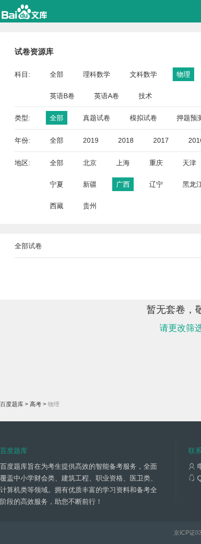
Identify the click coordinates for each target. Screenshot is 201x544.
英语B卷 (62, 96)
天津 (189, 163)
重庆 (156, 163)
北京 (90, 163)
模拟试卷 (143, 118)
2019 (91, 140)
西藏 (56, 206)
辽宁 (156, 184)
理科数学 (96, 74)
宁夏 (56, 184)
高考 (35, 404)
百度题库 (11, 404)
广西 (123, 184)
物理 (183, 74)
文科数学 (143, 74)
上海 (123, 163)
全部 (56, 74)
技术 (145, 96)
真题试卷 (96, 118)
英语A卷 (106, 96)
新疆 (90, 184)
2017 (161, 140)
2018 (126, 140)
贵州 (90, 206)
